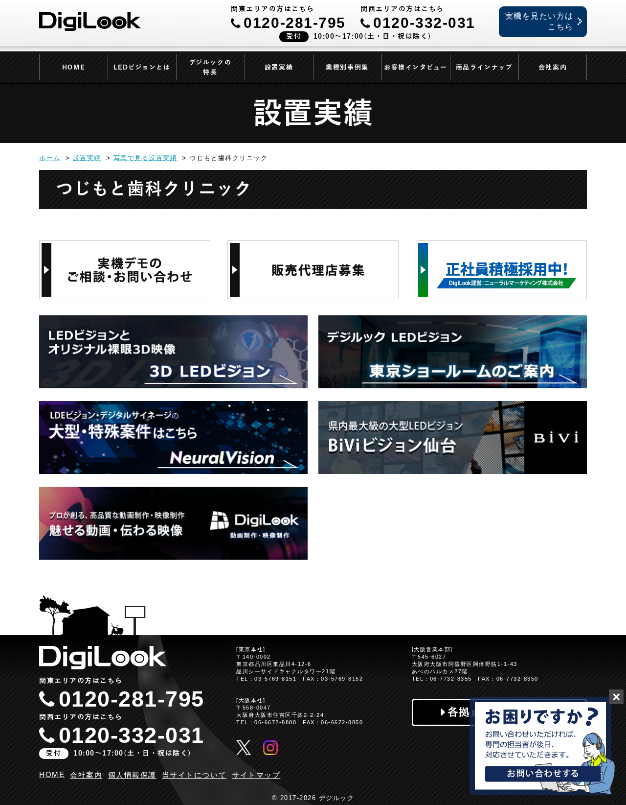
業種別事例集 (347, 67)
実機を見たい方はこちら (539, 21)
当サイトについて (194, 775)
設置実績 (279, 67)
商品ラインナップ (484, 67)
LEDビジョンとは (142, 67)
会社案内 (552, 67)
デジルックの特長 (210, 67)
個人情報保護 (132, 775)
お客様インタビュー (415, 67)
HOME (73, 67)
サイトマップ (256, 775)
